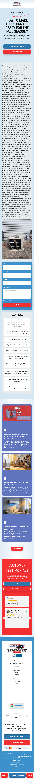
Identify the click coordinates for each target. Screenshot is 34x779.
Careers (17, 681)
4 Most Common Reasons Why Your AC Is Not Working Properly (17, 357)
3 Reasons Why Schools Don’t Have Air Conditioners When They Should (17, 333)
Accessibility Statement (17, 764)
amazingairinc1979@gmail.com (17, 728)
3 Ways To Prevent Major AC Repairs (17, 350)
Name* (6, 264)
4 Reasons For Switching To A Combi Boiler (17, 365)
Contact (17, 677)
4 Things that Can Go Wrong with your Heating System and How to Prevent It (17, 372)
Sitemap (17, 766)
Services (17, 670)
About (17, 674)
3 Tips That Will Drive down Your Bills (17, 345)
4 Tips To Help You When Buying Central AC (17, 380)
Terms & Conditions (17, 762)
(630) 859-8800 (17, 726)
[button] (30, 775)
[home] (17, 4)
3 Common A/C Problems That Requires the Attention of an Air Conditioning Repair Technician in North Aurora (17, 323)
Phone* (6, 279)
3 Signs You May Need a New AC (17, 339)
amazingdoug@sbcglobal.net (17, 730)
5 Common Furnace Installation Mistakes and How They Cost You (17, 388)
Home (13, 12)
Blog (19, 12)
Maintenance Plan (17, 679)
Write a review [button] (12, 603)
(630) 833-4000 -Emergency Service (17, 725)
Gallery (17, 672)
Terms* (12, 300)
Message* (7, 287)
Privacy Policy (17, 760)
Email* (6, 272)
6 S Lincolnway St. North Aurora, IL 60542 (17, 716)
